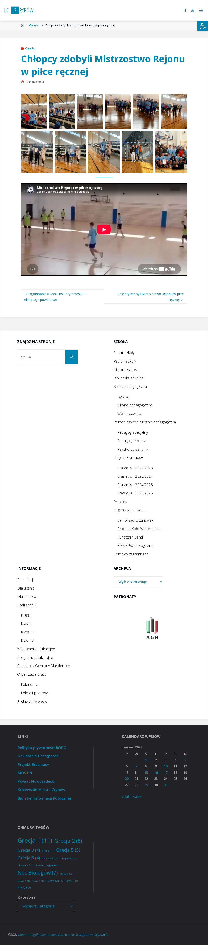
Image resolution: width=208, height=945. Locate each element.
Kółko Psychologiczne (135, 545)
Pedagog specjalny (132, 432)
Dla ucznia (25, 588)
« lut (126, 796)
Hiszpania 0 (50, 858)
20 (127, 778)
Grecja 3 (29, 850)
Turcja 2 (24, 881)
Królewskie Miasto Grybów (41, 789)
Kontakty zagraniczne (131, 554)
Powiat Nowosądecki (36, 781)
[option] (152, 628)
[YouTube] (192, 10)
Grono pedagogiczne (134, 405)
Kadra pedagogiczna (130, 386)
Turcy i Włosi (69, 881)
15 (146, 772)
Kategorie (27, 897)
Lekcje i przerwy (34, 692)
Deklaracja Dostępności (39, 755)
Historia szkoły (125, 369)
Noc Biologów (38, 872)
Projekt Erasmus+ (128, 457)
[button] (202, 26)
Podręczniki (27, 605)
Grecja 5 (68, 850)
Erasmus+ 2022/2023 (135, 467)
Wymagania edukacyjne (36, 648)
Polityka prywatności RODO (42, 747)
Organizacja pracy (31, 674)
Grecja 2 (68, 840)
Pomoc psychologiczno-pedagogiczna (145, 421)
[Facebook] (185, 10)
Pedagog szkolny (131, 440)
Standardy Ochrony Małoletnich (43, 665)
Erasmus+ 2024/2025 (135, 484)
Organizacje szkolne (130, 509)
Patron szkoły (125, 361)
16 (156, 772)
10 (166, 766)
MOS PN (25, 772)
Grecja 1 (35, 840)
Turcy (52, 881)
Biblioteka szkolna (128, 378)
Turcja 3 (38, 881)
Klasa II (27, 623)
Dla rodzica (26, 596)
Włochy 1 (24, 887)
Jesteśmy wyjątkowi (48, 865)
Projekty (120, 501)
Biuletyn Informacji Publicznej (44, 798)
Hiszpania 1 (69, 858)
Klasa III (27, 632)
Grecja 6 (29, 857)
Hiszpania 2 (26, 865)
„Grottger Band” (130, 537)
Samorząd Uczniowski (135, 520)
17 (166, 772)
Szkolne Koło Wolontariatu (139, 528)
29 (146, 784)
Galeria (34, 25)
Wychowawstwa (130, 413)
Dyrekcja (124, 396)
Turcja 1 (66, 873)
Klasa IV (27, 640)
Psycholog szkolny (132, 449)
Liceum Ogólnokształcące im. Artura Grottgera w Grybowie (63, 935)
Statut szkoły (124, 352)
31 (166, 784)
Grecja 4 (48, 850)
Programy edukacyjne (35, 657)
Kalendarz (29, 684)
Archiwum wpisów (32, 701)
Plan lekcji (25, 579)
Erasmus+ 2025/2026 (135, 493)
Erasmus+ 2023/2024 (135, 476)
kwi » (137, 796)
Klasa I (26, 615)
